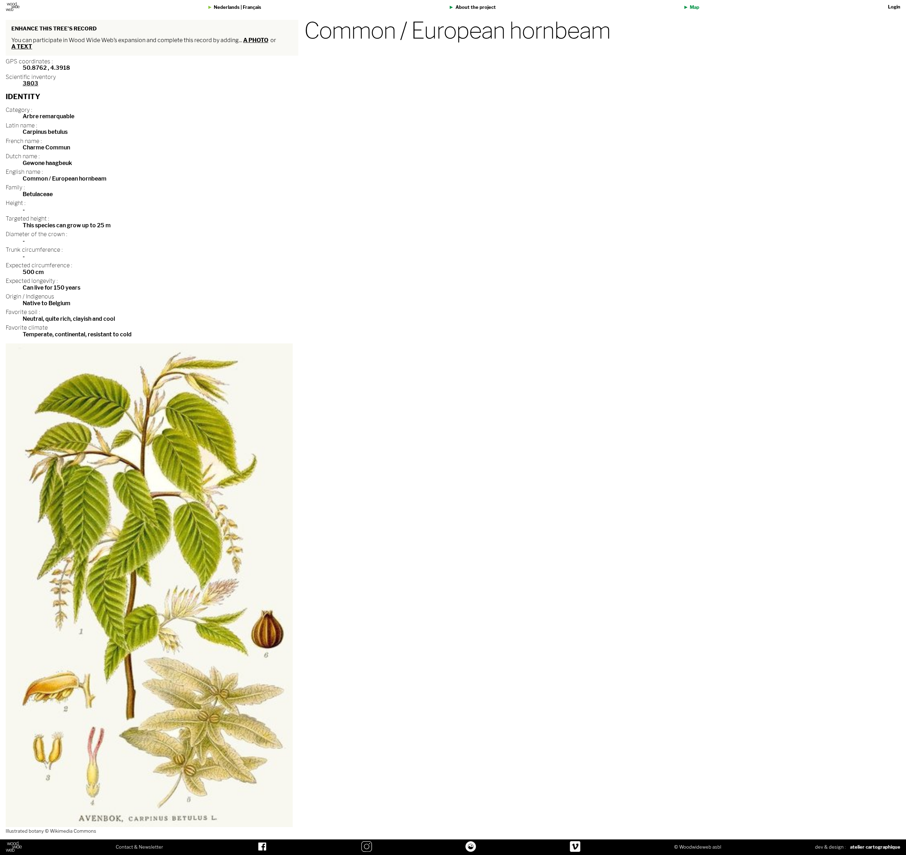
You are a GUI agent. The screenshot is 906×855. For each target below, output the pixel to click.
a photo (255, 40)
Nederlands (227, 7)
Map (694, 7)
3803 (30, 83)
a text (21, 46)
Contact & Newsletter (139, 847)
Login (894, 7)
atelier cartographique (875, 847)
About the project (475, 7)
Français (252, 7)
